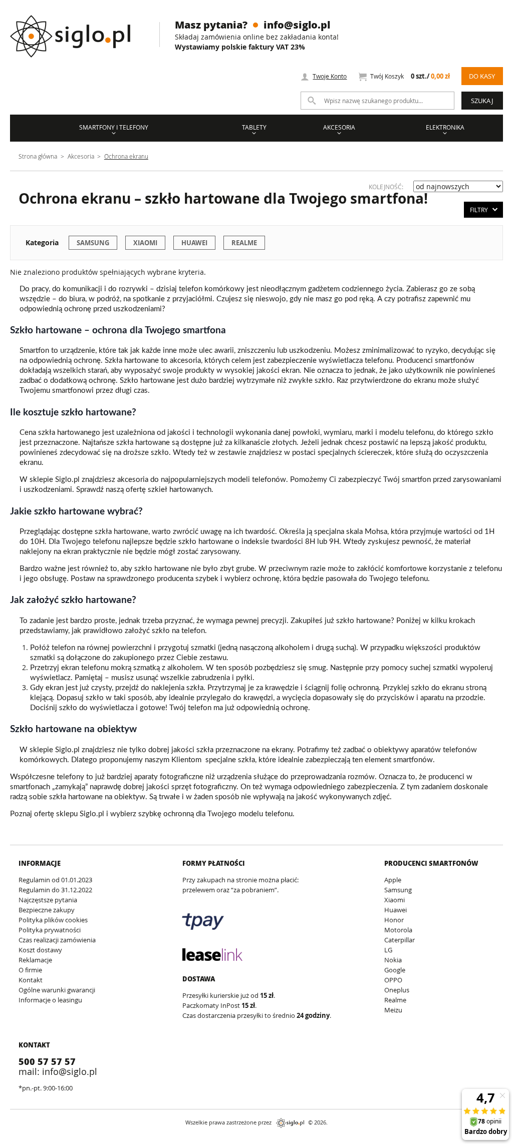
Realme (244, 242)
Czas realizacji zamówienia (57, 939)
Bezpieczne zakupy (47, 909)
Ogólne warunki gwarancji (57, 989)
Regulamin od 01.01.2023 (55, 879)
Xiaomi (145, 242)
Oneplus (396, 989)
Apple (392, 879)
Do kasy (482, 76)
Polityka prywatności (50, 929)
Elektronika (445, 127)
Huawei (194, 242)
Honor (394, 919)
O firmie (30, 969)
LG (388, 949)
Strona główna (38, 156)
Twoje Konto (330, 76)
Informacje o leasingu (50, 999)
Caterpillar (399, 939)
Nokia (393, 959)
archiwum (17, 1141)
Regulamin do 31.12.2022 (55, 889)
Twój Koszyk (409, 76)
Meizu (393, 1009)
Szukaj (482, 100)
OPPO (393, 979)
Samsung (93, 242)
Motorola (398, 929)
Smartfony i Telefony (113, 127)
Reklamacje (35, 959)
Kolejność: (386, 187)
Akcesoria (339, 127)
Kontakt (31, 979)
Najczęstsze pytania (48, 899)
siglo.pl (290, 1123)
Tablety (254, 127)
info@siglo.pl (297, 25)
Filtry (479, 210)
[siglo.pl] (76, 29)
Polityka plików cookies (53, 919)
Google (394, 969)
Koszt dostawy (40, 949)
